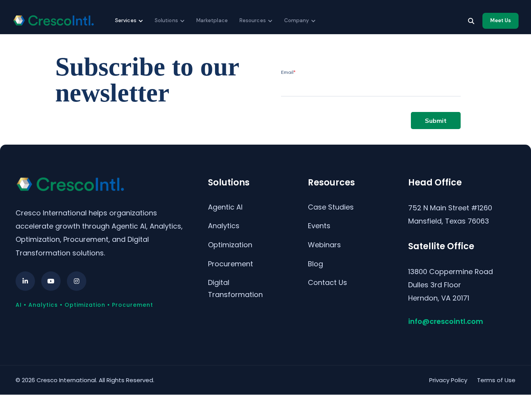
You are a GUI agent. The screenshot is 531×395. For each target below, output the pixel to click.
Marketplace (212, 20)
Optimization (230, 245)
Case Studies (331, 207)
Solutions (166, 20)
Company (296, 20)
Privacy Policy (448, 380)
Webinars (324, 245)
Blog (315, 264)
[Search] (471, 21)
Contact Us (327, 282)
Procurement (230, 264)
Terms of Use (496, 380)
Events (319, 226)
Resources (252, 20)
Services (125, 20)
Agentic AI (225, 207)
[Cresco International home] (53, 20)
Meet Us (500, 20)
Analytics (223, 226)
